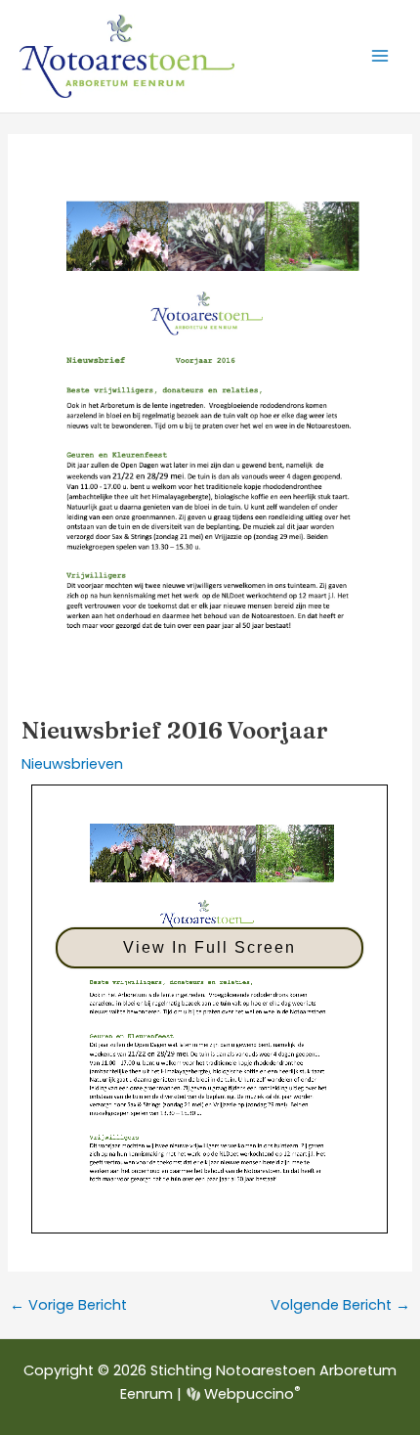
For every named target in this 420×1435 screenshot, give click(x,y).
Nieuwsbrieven (72, 764)
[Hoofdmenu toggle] (379, 55)
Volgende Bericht (340, 1305)
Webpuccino (250, 1394)
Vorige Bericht (68, 1305)
